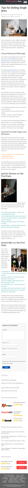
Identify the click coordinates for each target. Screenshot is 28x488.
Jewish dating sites (11, 70)
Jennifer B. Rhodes (17, 14)
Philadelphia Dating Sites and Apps (16, 482)
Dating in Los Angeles (13, 480)
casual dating (11, 59)
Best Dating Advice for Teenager (10, 444)
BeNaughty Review (19, 402)
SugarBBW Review (7, 461)
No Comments (16, 16)
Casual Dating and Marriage (8, 380)
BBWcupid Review (7, 466)
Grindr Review (17, 418)
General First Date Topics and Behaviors (12, 383)
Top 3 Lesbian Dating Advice (9, 441)
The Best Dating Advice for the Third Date (12, 432)
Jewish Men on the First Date (9, 391)
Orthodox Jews (5, 60)
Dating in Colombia (14, 477)
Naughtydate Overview (17, 412)
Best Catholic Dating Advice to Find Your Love (13, 436)
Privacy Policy (11, 476)
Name (5, 342)
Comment (4, 329)
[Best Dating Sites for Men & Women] (13, 2)
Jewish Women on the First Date (10, 387)
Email (9, 348)
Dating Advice (6, 16)
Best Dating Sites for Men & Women (16, 485)
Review (22, 462)
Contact (18, 475)
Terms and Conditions (9, 475)
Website (4, 354)
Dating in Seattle (13, 479)
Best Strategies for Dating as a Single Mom (13, 448)
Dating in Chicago (13, 478)
